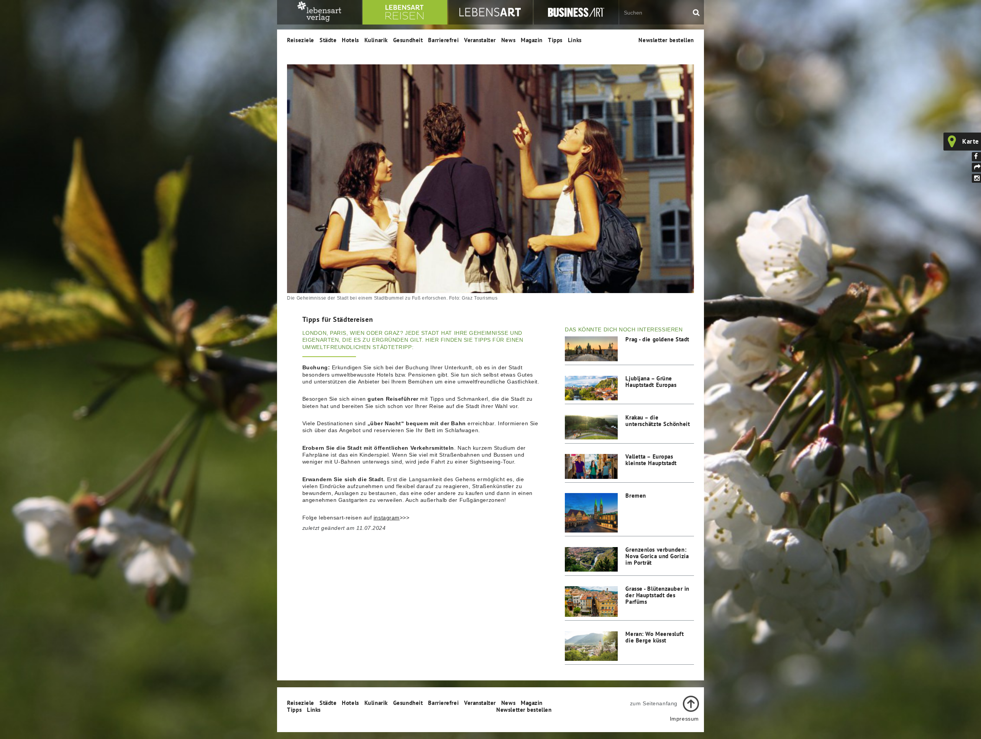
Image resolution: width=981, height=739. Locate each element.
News (508, 39)
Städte (328, 39)
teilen (976, 167)
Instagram (976, 178)
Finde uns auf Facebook (976, 156)
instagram (387, 518)
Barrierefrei (443, 39)
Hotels (350, 39)
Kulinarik (376, 39)
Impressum (684, 719)
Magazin (532, 39)
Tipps (555, 39)
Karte (970, 141)
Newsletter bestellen (666, 39)
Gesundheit (408, 39)
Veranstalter (480, 39)
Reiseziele (300, 39)
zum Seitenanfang (654, 703)
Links (575, 39)
